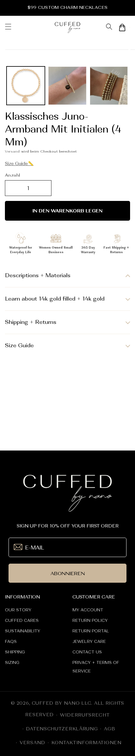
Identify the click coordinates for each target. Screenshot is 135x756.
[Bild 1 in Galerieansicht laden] (26, 85)
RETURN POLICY (90, 620)
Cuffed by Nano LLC (61, 703)
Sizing (12, 663)
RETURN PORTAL (90, 631)
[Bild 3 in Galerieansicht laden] (109, 85)
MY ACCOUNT (87, 610)
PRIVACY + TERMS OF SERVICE (95, 667)
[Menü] (8, 27)
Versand (12, 151)
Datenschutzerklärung (62, 728)
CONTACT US (87, 652)
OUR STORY (18, 610)
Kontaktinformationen (86, 742)
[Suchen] (109, 27)
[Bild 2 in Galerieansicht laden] (67, 85)
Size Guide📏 (19, 163)
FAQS (11, 642)
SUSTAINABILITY (22, 631)
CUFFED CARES (22, 620)
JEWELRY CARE (89, 642)
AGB (109, 728)
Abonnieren (67, 573)
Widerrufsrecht (85, 715)
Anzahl (12, 175)
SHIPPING (15, 652)
